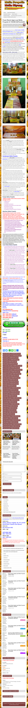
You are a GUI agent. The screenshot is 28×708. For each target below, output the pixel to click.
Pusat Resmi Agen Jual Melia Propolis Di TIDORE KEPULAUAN (14, 21)
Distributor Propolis (7, 14)
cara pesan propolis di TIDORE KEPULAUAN (11, 371)
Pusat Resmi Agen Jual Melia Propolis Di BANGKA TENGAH (16, 606)
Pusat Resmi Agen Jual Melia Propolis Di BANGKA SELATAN (15, 456)
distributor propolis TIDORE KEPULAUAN (10, 375)
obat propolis (5, 565)
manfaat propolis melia (7, 567)
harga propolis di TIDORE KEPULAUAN (10, 379)
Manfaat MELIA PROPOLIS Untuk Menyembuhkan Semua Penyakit (15, 633)
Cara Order (5, 501)
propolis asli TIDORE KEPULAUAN (9, 410)
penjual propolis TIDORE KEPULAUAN (10, 406)
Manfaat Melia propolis (8, 213)
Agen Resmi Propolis (11, 12)
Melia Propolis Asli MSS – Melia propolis (10, 52)
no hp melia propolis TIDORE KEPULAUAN (11, 400)
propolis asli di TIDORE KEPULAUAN (10, 408)
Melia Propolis (14, 14)
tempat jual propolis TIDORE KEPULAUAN (11, 428)
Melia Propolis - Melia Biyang (15, 703)
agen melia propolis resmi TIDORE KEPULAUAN (12, 355)
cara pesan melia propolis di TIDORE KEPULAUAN (12, 369)
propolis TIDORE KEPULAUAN (8, 414)
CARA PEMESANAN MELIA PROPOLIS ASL (12, 301)
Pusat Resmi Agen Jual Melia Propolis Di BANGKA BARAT (6, 455)
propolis (6, 59)
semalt (4, 553)
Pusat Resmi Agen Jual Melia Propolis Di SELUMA (16, 650)
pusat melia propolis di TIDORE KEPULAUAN (11, 416)
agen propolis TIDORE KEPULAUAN (9, 361)
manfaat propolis (6, 563)
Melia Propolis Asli (19, 38)
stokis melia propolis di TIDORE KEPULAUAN (11, 420)
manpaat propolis (6, 559)
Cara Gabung (5, 499)
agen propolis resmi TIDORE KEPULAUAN (11, 359)
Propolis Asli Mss (7, 15)
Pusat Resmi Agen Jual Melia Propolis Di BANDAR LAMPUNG (16, 617)
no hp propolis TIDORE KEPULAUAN (10, 402)
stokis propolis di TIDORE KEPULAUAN (10, 422)
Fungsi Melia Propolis (9, 197)
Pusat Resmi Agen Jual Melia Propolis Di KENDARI (16, 626)
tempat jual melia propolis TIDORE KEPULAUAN (12, 424)
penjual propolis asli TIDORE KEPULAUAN (11, 404)
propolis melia (5, 555)
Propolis (21, 56)
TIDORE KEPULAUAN (17, 37)
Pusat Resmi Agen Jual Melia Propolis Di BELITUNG (6, 442)
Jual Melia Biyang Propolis (14, 704)
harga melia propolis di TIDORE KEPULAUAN (11, 377)
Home (5, 12)
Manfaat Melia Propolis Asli (15, 278)
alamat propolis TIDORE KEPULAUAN (10, 363)
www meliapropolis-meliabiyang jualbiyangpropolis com (13, 548)
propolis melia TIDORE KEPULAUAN (10, 412)
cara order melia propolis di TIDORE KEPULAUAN (12, 365)
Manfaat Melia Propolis (9, 211)
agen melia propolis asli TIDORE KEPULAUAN (11, 353)
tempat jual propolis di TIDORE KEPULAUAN (11, 426)
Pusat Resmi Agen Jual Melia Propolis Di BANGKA (15, 442)
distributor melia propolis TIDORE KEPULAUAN (12, 373)
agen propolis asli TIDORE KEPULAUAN (10, 357)
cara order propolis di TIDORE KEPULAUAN (11, 367)
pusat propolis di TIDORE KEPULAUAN (10, 418)
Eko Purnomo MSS (9, 24)
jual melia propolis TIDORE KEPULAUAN (10, 381)
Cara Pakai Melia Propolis (10, 244)
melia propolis (12, 157)
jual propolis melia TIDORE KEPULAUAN (10, 383)
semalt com (5, 557)
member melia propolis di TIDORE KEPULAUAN (12, 398)
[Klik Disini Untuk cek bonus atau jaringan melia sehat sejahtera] (13, 493)
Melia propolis (5, 190)
